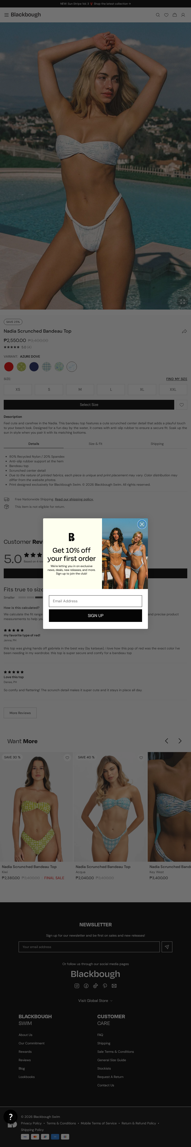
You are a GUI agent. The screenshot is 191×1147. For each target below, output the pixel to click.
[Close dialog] (142, 524)
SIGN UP (95, 615)
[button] (10, 1117)
